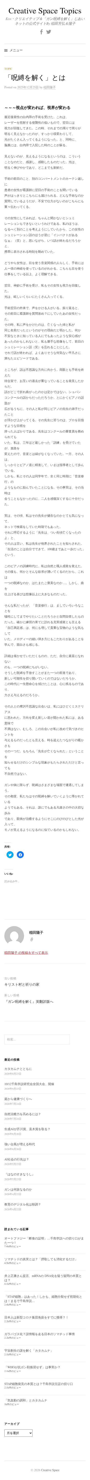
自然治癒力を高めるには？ (22, 1114)
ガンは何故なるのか (18, 1189)
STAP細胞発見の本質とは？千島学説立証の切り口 (40, 1384)
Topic (8, 69)
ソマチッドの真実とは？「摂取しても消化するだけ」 (41, 1259)
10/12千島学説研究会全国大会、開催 (29, 1084)
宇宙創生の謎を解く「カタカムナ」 (28, 1350)
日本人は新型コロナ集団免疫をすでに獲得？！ (36, 1317)
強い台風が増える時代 (19, 1144)
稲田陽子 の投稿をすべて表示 (26, 952)
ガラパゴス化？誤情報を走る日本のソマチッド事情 (39, 1334)
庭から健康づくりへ (18, 1099)
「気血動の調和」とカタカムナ (25, 1400)
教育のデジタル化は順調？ (22, 1204)
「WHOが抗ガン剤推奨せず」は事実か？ (32, 1367)
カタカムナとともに (18, 1069)
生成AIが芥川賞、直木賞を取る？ (27, 1129)
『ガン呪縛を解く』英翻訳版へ (28, 1001)
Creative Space (50, 1470)
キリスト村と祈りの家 (21, 984)
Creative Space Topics (45, 10)
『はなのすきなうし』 (19, 1174)
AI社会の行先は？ (16, 1159)
